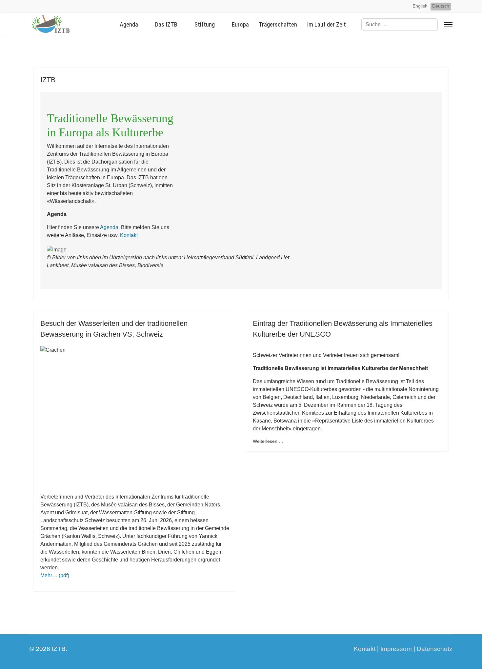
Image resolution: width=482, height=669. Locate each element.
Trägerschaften (278, 24)
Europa (240, 24)
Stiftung (204, 24)
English (420, 6)
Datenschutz (434, 648)
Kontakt (129, 235)
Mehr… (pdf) (54, 575)
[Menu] (448, 24)
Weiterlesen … (268, 441)
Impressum (396, 648)
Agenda (129, 24)
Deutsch (440, 6)
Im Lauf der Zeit (326, 24)
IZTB (48, 80)
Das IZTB (166, 24)
